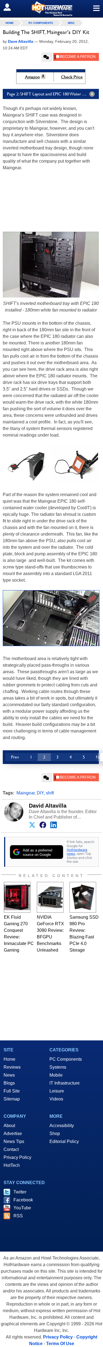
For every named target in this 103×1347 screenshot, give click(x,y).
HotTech (12, 1165)
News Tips (14, 1141)
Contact (11, 1149)
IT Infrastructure (64, 1083)
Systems (57, 1067)
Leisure (56, 1091)
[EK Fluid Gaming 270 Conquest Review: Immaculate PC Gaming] (17, 897)
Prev (15, 757)
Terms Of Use (60, 1343)
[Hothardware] (51, 8)
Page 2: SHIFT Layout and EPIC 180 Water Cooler (51, 94)
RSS (18, 1215)
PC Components (41, 22)
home (9, 22)
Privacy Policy (17, 1157)
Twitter (19, 1192)
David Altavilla (47, 806)
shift (50, 793)
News (9, 1075)
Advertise (13, 1133)
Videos (56, 1099)
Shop (54, 1133)
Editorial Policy (64, 1141)
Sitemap (12, 1099)
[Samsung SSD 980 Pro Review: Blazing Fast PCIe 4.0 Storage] (83, 897)
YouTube (22, 1207)
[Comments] (47, 57)
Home (9, 1059)
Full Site (12, 1091)
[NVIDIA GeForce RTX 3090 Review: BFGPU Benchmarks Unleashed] (50, 897)
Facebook (23, 1200)
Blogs (9, 1083)
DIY (40, 793)
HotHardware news (77, 852)
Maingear (25, 793)
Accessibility (61, 1125)
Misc (71, 22)
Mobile (56, 1075)
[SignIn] (10, 7)
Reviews (12, 1067)
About (9, 1125)
